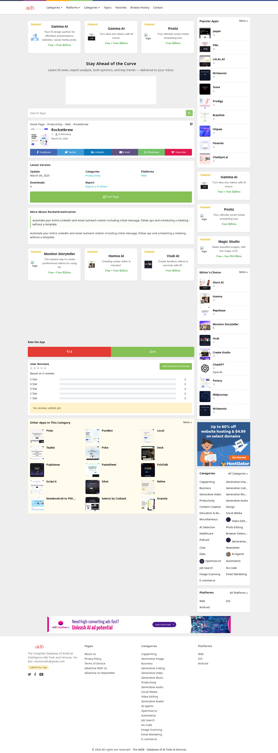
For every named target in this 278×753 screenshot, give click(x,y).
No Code (231, 568)
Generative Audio (237, 500)
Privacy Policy (93, 658)
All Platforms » (239, 592)
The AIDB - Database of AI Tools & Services (159, 749)
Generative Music (237, 494)
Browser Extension (237, 533)
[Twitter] (29, 673)
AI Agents (237, 554)
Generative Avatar (239, 541)
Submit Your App (38, 667)
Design (230, 507)
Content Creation (210, 507)
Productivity (54, 124)
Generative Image (237, 482)
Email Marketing (236, 574)
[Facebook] (34, 673)
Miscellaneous (209, 519)
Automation (233, 561)
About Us (90, 654)
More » (187, 422)
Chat (202, 547)
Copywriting (207, 482)
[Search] (189, 113)
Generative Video (210, 494)
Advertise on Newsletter (100, 673)
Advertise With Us (96, 668)
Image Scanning (210, 574)
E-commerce (207, 580)
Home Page (37, 124)
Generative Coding (237, 488)
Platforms (72, 7)
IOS (228, 601)
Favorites (121, 7)
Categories (53, 7)
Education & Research (210, 513)
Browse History (139, 7)
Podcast (204, 539)
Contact (158, 7)
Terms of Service (95, 663)
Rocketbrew (81, 124)
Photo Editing (234, 527)
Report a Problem (96, 186)
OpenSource (213, 561)
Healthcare (206, 533)
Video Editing (239, 521)
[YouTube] (40, 673)
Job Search (206, 568)
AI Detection (207, 527)
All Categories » (238, 473)
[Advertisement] (111, 311)
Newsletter (233, 547)
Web (68, 124)
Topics (108, 7)
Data (202, 554)
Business (205, 488)
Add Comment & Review (175, 366)
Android (205, 607)
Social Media (234, 513)
